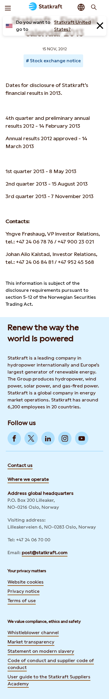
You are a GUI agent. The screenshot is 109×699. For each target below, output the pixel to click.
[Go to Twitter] (31, 438)
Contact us (20, 465)
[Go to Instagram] (65, 438)
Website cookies (26, 582)
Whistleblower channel (33, 632)
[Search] (93, 7)
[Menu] (8, 7)
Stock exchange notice (55, 60)
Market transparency (31, 642)
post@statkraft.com (44, 552)
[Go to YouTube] (81, 438)
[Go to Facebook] (14, 438)
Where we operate (28, 479)
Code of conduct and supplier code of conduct (51, 664)
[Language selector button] (81, 7)
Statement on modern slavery (41, 651)
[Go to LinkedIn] (48, 438)
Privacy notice (24, 591)
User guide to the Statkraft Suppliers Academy (49, 680)
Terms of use (22, 600)
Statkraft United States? (72, 25)
